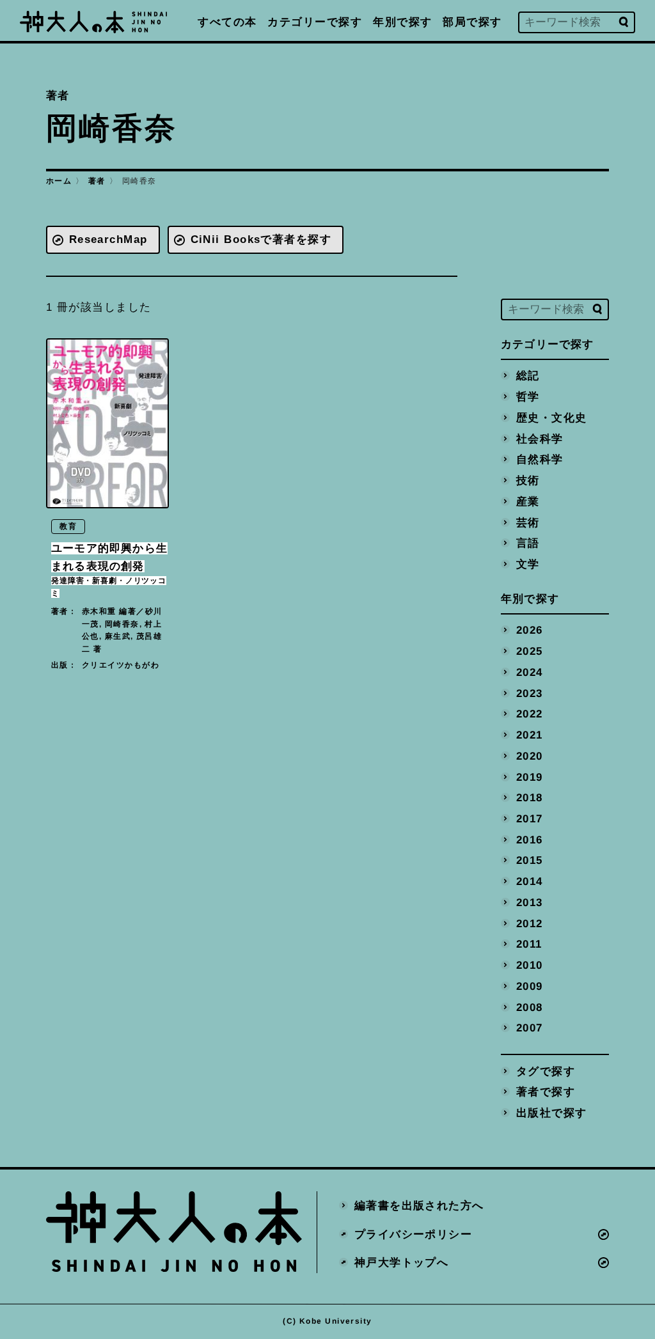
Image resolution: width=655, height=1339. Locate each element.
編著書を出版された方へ (419, 1205)
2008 (529, 1007)
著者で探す (545, 1092)
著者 (97, 180)
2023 (529, 693)
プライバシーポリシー (413, 1234)
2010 (529, 965)
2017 (529, 819)
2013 (529, 902)
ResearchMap (108, 239)
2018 (529, 798)
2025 (529, 651)
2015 (529, 860)
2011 (529, 944)
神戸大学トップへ (401, 1263)
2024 (529, 672)
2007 (529, 1028)
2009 (529, 986)
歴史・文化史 (551, 417)
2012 (529, 923)
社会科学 (540, 438)
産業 (528, 501)
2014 (529, 881)
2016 (529, 839)
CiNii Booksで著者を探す (261, 239)
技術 (528, 480)
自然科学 (540, 459)
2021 (529, 735)
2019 (529, 777)
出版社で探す (551, 1113)
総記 (528, 376)
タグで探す (545, 1071)
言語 (528, 543)
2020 (529, 755)
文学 (528, 564)
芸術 (528, 522)
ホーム (59, 180)
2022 (529, 714)
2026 (529, 630)
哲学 (528, 397)
